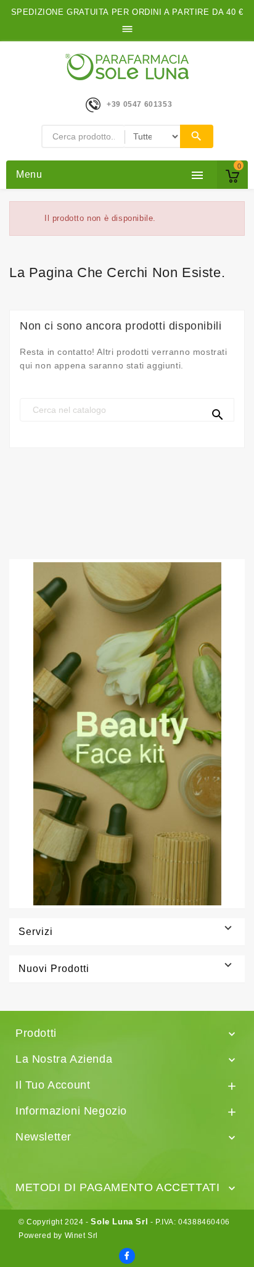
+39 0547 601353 (139, 104)
